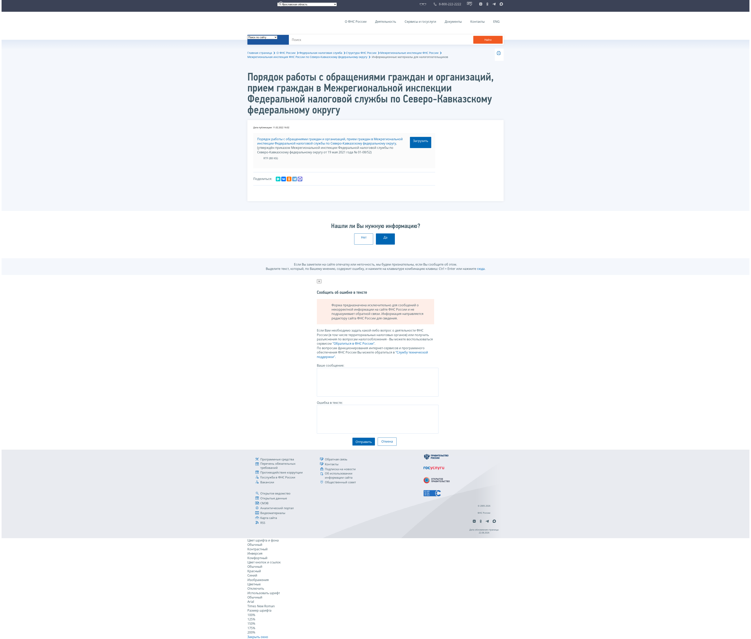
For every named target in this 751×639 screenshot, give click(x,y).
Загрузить (420, 141)
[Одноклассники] (289, 179)
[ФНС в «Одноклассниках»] (487, 4)
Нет (364, 237)
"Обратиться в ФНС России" (353, 343)
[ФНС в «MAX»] (501, 4)
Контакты (477, 21)
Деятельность (385, 21)
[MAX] (300, 179)
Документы (453, 21)
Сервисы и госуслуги (420, 21)
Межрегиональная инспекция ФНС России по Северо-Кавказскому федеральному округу (307, 57)
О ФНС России (356, 21)
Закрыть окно (257, 637)
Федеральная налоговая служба (320, 53)
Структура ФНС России (361, 53)
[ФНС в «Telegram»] (494, 4)
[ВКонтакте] (283, 179)
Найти (487, 39)
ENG (496, 21)
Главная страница (259, 53)
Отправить (364, 442)
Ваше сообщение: (330, 365)
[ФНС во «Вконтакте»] (481, 4)
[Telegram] (294, 179)
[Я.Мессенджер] (278, 179)
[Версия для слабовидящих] (424, 4)
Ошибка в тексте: (330, 402)
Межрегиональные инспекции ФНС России (409, 53)
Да (385, 237)
